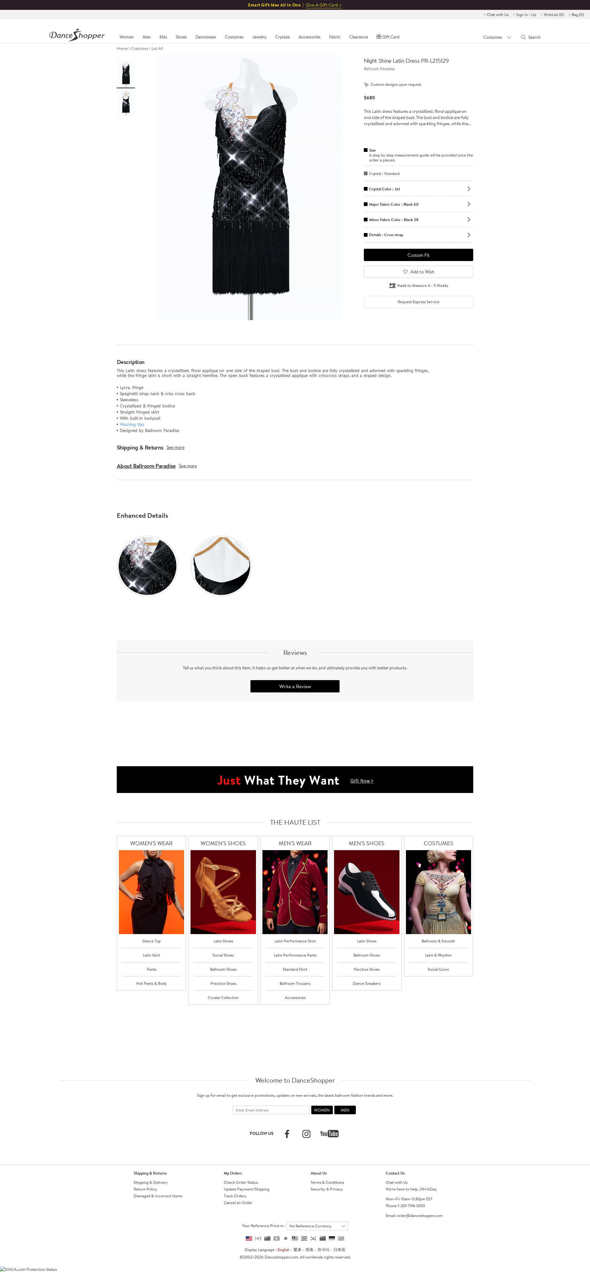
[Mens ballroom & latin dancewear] (295, 892)
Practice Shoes (223, 983)
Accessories (295, 997)
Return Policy (145, 1189)
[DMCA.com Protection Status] (28, 1268)
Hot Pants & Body (151, 983)
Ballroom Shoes (223, 969)
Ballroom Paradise (379, 68)
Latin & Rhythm (438, 955)
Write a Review (295, 686)
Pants (151, 969)
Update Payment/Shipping (246, 1189)
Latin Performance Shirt (295, 941)
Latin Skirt (151, 955)
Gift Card (390, 37)
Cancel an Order (238, 1202)
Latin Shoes (223, 941)
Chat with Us (498, 14)
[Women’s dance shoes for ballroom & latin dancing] (223, 892)
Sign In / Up (526, 14)
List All (157, 48)
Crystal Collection (223, 997)
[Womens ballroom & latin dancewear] (151, 892)
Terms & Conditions (327, 1182)
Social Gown (438, 969)
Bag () (578, 14)
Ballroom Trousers (295, 983)
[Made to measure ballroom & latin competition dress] (438, 892)
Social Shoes (223, 955)
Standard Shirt (295, 969)
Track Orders (235, 1196)
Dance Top (151, 941)
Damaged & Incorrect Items (158, 1196)
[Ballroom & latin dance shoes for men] (366, 892)
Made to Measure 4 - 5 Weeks (422, 285)
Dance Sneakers (366, 983)
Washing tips (132, 424)
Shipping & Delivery (151, 1182)
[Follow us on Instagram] (306, 1134)
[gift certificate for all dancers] (295, 779)
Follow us (261, 1133)
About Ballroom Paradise (146, 466)
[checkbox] (418, 302)
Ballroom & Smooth (438, 941)
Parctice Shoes (367, 969)
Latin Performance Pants (295, 955)
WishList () (554, 14)
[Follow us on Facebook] (287, 1134)
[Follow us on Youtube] (329, 1134)
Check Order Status (241, 1182)
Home (122, 48)
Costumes (139, 48)
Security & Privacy (327, 1189)
